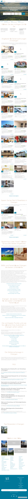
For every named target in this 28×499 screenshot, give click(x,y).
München (11, 467)
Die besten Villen (14, 344)
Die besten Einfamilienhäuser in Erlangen (14, 289)
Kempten (11, 459)
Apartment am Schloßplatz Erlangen (20, 128)
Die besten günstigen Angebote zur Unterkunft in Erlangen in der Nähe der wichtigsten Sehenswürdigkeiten (14, 346)
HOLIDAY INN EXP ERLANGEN (19, 214)
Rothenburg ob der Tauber (14, 468)
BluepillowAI (21, 487)
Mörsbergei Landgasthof (5, 68)
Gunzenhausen (4, 467)
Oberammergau (21, 462)
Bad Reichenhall (4, 465)
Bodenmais (3, 456)
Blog (20, 484)
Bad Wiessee (21, 460)
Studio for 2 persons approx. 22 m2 (19, 113)
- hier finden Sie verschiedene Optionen (13, 392)
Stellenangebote (20, 485)
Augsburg (11, 456)
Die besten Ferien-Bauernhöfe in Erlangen (14, 290)
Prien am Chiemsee (22, 465)
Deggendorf (12, 466)
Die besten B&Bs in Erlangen (14, 286)
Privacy (21, 479)
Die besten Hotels (14, 340)
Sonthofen (12, 460)
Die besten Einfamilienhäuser (14, 341)
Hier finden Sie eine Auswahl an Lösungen (13, 405)
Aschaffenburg (4, 462)
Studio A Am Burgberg (5, 113)
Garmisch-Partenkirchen (5, 459)
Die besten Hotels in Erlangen (14, 287)
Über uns (20, 478)
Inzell (2, 460)
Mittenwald (3, 468)
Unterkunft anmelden (20, 477)
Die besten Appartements (14, 337)
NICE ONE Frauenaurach (5, 53)
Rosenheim (20, 456)
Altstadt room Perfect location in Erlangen (20, 98)
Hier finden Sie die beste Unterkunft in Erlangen (14, 283)
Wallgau (11, 462)
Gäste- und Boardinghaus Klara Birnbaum (20, 68)
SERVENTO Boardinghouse (5, 83)
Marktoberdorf (12, 465)
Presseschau (21, 483)
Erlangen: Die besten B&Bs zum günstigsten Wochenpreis (14, 317)
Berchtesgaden (4, 461)
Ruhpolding (20, 468)
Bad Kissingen (21, 459)
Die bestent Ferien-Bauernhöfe (14, 343)
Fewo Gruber (3, 143)
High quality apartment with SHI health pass (8, 98)
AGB (20, 480)
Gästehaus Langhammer (5, 214)
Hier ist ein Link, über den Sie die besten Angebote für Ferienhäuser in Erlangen (13, 379)
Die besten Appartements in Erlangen (14, 285)
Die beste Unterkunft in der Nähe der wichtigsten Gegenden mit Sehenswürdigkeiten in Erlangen (14, 336)
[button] (11, 496)
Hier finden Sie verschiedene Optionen (12, 399)
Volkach (20, 461)
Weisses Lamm (17, 229)
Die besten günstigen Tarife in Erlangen (14, 293)
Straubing (20, 467)
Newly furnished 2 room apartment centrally (21, 83)
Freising (3, 466)
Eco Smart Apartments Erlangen (19, 53)
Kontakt (21, 486)
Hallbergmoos (21, 466)
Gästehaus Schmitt (4, 229)
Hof (10, 461)
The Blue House (4, 128)
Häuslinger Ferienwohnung (18, 143)
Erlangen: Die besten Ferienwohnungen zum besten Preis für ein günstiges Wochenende (14, 316)
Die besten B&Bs (14, 338)
